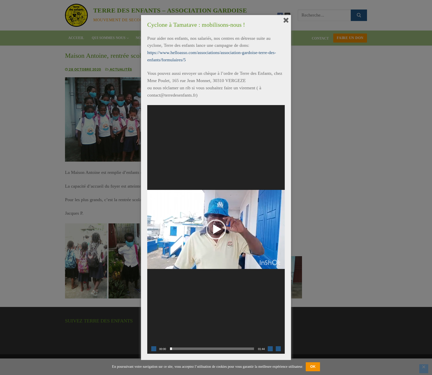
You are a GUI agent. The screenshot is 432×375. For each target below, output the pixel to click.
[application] (216, 229)
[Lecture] (153, 348)
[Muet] (270, 348)
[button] (216, 229)
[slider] (212, 348)
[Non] (423, 368)
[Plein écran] (278, 348)
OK (313, 366)
